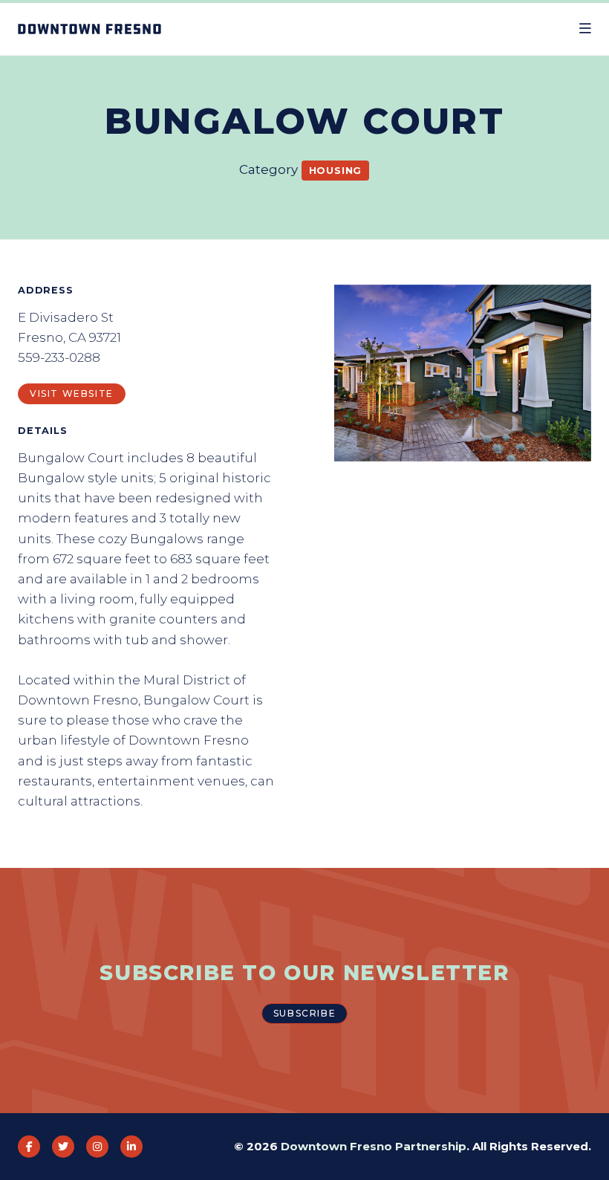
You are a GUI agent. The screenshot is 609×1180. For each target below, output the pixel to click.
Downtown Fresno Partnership (373, 1146)
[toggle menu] (585, 29)
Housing (335, 170)
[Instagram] (97, 1146)
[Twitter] (63, 1146)
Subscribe (304, 1013)
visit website (72, 393)
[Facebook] (29, 1146)
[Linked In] (131, 1146)
